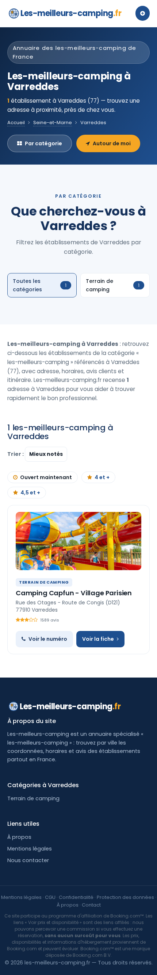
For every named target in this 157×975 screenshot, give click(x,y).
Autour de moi (112, 143)
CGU (50, 897)
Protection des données (125, 897)
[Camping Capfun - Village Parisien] (78, 541)
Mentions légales (29, 848)
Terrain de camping (33, 798)
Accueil (16, 122)
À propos (19, 837)
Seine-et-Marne (52, 122)
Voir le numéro (47, 639)
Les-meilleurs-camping (70, 13)
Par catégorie (43, 143)
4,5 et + (30, 492)
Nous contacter (28, 860)
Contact (91, 904)
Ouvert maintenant (46, 477)
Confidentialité (76, 897)
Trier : (16, 454)
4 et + (102, 477)
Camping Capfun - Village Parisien (74, 592)
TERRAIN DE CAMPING (44, 582)
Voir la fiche (98, 639)
